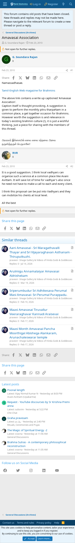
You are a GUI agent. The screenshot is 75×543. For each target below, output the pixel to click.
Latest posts (10, 384)
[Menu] (5, 4)
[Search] (70, 4)
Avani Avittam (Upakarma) (21, 396)
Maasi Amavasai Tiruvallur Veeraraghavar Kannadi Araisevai (33, 312)
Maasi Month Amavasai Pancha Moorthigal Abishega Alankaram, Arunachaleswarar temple (33, 333)
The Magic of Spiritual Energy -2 (27, 430)
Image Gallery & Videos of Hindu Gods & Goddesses (45, 260)
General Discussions (18, 437)
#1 (71, 70)
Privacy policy (44, 522)
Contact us (8, 522)
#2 (71, 166)
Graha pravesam (17, 418)
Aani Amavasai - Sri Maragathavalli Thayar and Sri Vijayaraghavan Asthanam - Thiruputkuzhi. (40, 252)
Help (56, 522)
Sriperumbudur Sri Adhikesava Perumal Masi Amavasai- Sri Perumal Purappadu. (38, 292)
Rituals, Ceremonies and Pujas (23, 424)
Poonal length (16, 390)
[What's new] (63, 4)
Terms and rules (25, 522)
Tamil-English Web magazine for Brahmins (28, 90)
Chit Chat (12, 412)
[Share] (66, 70)
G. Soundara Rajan (15, 42)
